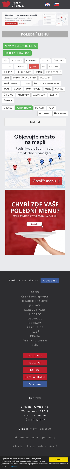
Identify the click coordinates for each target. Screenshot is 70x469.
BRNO (35, 292)
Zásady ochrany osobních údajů (35, 446)
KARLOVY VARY (35, 309)
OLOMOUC (35, 318)
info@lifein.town (40, 428)
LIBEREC (35, 314)
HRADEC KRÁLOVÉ (35, 300)
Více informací (12, 466)
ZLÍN (35, 344)
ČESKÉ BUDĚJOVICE (35, 296)
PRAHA (35, 336)
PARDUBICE (35, 327)
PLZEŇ (35, 331)
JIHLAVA (35, 305)
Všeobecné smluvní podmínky (35, 437)
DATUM (35, 122)
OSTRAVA (35, 322)
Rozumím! (58, 459)
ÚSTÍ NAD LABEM (35, 340)
